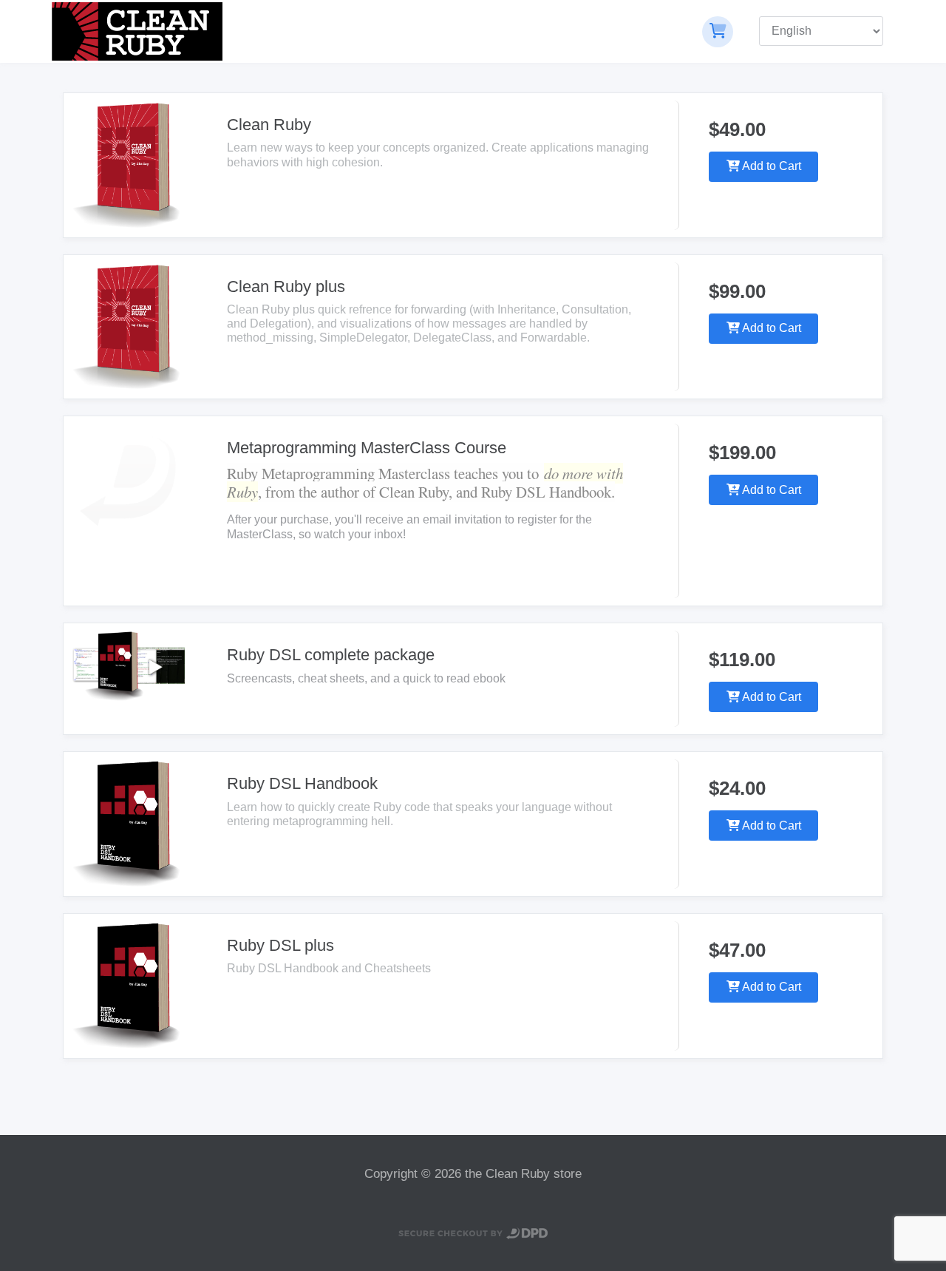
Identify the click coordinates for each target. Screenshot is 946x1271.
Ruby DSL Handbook (302, 783)
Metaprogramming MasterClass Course (366, 447)
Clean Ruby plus (286, 286)
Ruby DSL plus (280, 945)
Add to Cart (770, 166)
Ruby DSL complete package (331, 654)
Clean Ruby (269, 124)
